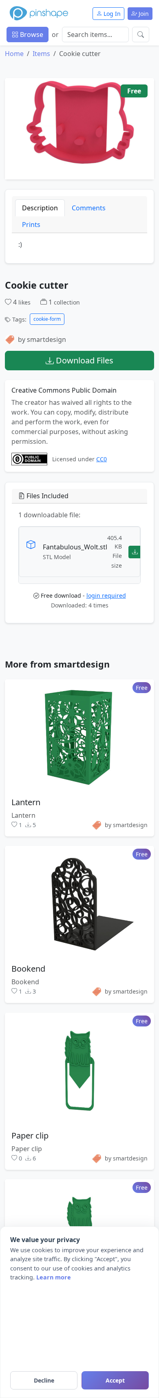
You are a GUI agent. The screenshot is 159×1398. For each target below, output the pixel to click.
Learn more (53, 1277)
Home (14, 53)
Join (143, 13)
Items (41, 53)
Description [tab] (40, 207)
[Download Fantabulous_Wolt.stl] (134, 551)
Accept (115, 1380)
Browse (30, 34)
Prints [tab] (31, 224)
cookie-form (47, 318)
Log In (111, 13)
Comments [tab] (89, 207)
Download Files (83, 360)
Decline (44, 1380)
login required (106, 595)
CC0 (101, 459)
